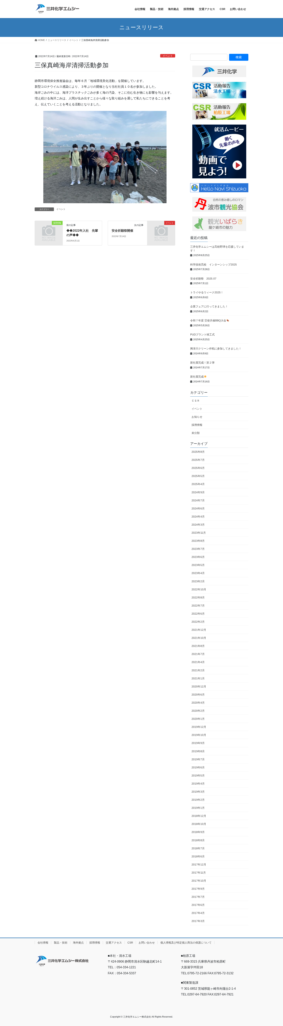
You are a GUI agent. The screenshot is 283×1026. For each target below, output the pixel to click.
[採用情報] (49, 229)
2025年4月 (198, 484)
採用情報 (197, 424)
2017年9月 (198, 888)
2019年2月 (198, 799)
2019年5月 (198, 775)
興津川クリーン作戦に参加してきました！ (215, 348)
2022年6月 (198, 613)
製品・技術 (60, 942)
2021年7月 (198, 654)
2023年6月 (198, 556)
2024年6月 (198, 508)
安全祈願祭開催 (122, 230)
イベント (168, 55)
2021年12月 (199, 629)
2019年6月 (198, 767)
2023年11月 (199, 532)
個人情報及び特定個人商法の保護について (186, 942)
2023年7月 (198, 548)
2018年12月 (199, 815)
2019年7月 (198, 759)
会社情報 (43, 942)
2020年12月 (199, 686)
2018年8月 (198, 840)
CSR (130, 942)
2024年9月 (198, 492)
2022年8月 (198, 597)
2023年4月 (198, 573)
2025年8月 (198, 451)
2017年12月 (199, 864)
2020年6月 (198, 694)
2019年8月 (198, 751)
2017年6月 (198, 904)
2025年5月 (198, 476)
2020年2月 (198, 710)
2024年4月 (198, 516)
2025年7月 (198, 459)
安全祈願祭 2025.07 (203, 278)
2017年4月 (198, 912)
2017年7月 (198, 896)
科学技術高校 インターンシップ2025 (213, 264)
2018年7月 (198, 848)
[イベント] (161, 229)
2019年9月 (198, 743)
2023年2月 (198, 581)
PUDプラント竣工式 (202, 334)
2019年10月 (199, 734)
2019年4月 (198, 783)
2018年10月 (199, 823)
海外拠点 (78, 942)
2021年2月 (198, 670)
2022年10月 (199, 589)
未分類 (196, 432)
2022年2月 (198, 621)
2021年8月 (198, 645)
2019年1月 (198, 807)
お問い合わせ (147, 942)
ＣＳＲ (196, 400)
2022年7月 (198, 605)
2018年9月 (198, 832)
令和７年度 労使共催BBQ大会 (208, 320)
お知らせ (197, 416)
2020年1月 (198, 718)
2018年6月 (198, 856)
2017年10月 (199, 880)
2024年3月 (198, 524)
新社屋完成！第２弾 (202, 362)
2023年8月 (198, 540)
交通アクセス (114, 942)
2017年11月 (199, 872)
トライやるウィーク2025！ (206, 292)
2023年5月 (198, 565)
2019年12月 (199, 726)
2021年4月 (198, 662)
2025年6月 (198, 467)
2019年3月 (198, 791)
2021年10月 (199, 637)
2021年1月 (198, 678)
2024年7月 (198, 500)
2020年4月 (198, 702)
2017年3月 (198, 921)
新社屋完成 (197, 376)
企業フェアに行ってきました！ (209, 306)
